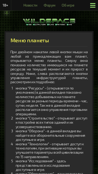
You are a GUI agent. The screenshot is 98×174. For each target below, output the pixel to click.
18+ (5, 5)
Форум (49, 5)
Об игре (68, 5)
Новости (30, 5)
